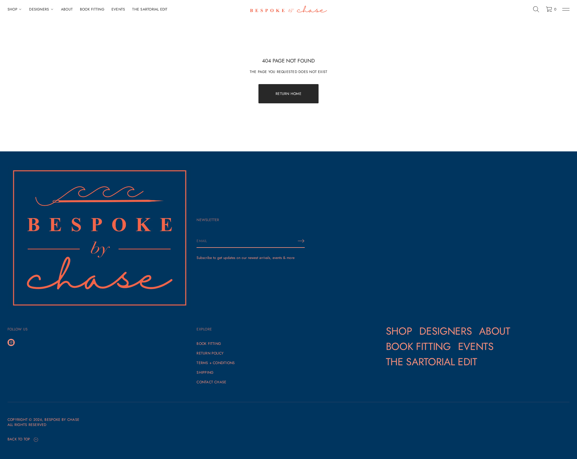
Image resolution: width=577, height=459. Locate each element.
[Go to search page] (536, 9)
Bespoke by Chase (61, 419)
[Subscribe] (301, 241)
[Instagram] (11, 342)
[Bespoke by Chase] (288, 9)
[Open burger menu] (565, 9)
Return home (288, 93)
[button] (536, 9)
